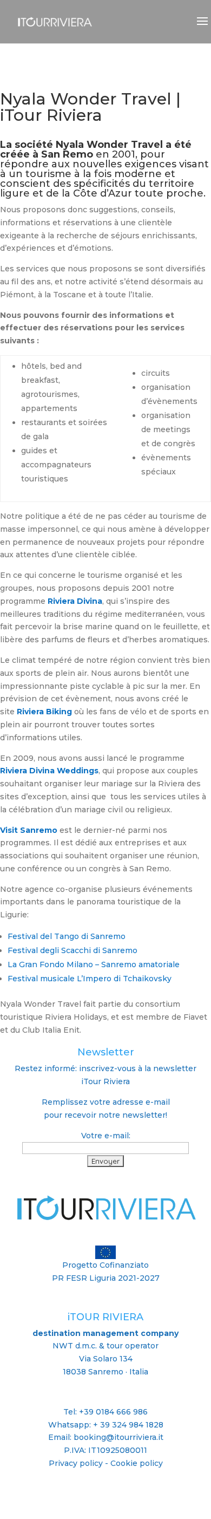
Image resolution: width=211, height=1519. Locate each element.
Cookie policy (136, 1463)
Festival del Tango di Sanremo (67, 936)
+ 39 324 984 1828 (128, 1425)
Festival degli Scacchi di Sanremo (72, 950)
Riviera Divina (75, 601)
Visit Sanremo (28, 830)
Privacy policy (76, 1463)
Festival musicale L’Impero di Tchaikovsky (90, 978)
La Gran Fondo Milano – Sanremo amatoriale (94, 964)
